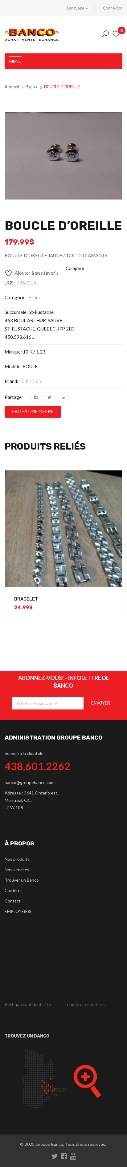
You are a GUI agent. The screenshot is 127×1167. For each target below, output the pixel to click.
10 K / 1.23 (30, 381)
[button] (33, 412)
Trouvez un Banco (27, 1036)
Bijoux (32, 87)
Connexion (112, 8)
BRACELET (26, 599)
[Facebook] (35, 397)
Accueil (12, 87)
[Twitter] (49, 397)
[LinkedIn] (63, 397)
